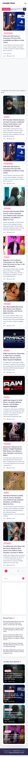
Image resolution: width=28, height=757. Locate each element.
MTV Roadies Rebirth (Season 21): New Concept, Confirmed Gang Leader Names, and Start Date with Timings (13, 623)
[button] (7, 53)
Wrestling (6, 350)
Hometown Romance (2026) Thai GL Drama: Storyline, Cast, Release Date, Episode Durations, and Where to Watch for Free (13, 500)
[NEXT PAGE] (22, 571)
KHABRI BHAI (9, 3)
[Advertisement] (14, 76)
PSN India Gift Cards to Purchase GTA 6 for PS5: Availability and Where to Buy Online (13, 630)
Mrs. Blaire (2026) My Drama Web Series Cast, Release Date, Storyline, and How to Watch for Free (13, 651)
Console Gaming (8, 33)
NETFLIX (6, 492)
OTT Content (7, 208)
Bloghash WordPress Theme (16, 752)
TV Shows (6, 116)
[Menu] (25, 3)
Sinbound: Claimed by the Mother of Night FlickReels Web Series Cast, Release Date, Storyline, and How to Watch (12, 451)
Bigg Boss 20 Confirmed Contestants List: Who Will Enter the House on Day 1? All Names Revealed (13, 645)
